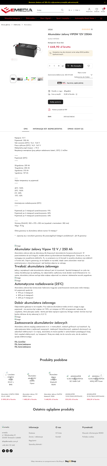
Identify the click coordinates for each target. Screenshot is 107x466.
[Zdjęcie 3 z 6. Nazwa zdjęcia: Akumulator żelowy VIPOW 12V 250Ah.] (27, 79)
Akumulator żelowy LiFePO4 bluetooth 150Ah (53, 395)
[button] (13, 18)
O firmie (59, 433)
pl (69, 10)
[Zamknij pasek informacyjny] (105, 2)
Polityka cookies (88, 437)
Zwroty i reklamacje (36, 437)
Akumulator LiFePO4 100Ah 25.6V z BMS (10, 395)
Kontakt (58, 437)
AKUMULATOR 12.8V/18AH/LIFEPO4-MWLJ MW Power (96, 395)
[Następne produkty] (101, 375)
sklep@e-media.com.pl (10, 441)
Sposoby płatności (35, 444)
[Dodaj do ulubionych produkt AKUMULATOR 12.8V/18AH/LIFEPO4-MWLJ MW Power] (103, 368)
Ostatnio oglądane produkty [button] (53, 409)
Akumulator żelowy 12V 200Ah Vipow (30, 395)
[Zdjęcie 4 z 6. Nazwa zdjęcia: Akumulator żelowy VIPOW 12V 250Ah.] (34, 79)
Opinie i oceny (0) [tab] (75, 129)
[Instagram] (7, 450)
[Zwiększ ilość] (58, 66)
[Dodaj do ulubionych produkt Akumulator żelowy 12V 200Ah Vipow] (39, 368)
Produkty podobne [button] (53, 359)
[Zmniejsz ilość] (49, 66)
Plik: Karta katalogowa (23, 344)
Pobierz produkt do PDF (59, 110)
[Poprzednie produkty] (6, 375)
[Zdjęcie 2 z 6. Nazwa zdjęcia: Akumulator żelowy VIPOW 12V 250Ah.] (20, 79)
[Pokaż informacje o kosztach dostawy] (76, 94)
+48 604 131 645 (8, 445)
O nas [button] (58, 427)
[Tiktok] (11, 450)
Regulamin (32, 440)
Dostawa (32, 433)
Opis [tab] (25, 129)
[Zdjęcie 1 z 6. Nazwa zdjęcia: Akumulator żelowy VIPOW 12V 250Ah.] (13, 79)
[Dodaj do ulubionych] (89, 66)
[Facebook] (3, 450)
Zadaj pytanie (55, 102)
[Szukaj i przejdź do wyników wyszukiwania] (62, 10)
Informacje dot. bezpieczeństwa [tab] (47, 129)
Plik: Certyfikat (20, 341)
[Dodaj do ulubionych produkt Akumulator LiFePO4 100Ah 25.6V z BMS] (17, 368)
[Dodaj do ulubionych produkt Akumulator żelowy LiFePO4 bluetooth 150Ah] (60, 368)
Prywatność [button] (87, 427)
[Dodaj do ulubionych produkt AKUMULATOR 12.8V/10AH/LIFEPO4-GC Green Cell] (81, 368)
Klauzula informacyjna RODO (92, 433)
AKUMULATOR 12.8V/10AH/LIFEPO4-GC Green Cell (73, 395)
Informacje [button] (34, 427)
